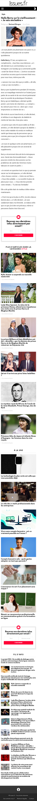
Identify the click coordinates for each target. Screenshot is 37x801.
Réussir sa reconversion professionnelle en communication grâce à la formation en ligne (18, 616)
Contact (31, 798)
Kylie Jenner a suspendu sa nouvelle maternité (21, 684)
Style (24, 249)
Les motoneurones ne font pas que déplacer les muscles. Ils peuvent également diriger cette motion (23, 669)
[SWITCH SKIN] (35, 9)
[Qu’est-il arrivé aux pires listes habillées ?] (18, 361)
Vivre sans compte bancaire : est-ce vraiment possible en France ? (16, 532)
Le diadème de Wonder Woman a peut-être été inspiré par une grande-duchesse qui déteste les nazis (23, 758)
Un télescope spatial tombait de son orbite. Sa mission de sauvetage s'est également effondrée (23, 712)
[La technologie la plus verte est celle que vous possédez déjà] (18, 464)
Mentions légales (22, 798)
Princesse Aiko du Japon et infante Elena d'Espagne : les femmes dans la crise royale (18, 438)
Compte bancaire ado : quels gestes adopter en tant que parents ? (16, 560)
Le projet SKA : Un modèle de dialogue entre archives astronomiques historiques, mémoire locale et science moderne (18, 660)
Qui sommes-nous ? (9, 798)
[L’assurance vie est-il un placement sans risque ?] (18, 575)
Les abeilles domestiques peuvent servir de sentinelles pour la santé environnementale (17, 739)
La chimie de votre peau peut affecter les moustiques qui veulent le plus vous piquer (21, 766)
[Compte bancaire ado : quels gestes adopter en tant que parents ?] (18, 547)
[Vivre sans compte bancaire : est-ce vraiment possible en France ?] (18, 519)
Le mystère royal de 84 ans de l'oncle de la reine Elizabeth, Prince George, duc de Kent (18, 406)
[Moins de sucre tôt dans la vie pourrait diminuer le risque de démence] (5, 694)
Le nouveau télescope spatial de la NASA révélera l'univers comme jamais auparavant (23, 731)
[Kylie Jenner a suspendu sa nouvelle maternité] (18, 263)
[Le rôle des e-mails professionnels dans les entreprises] (18, 492)
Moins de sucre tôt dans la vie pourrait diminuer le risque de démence (22, 693)
